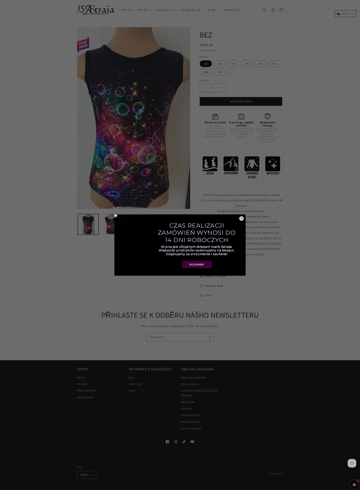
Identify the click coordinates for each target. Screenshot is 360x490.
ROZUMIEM (196, 264)
